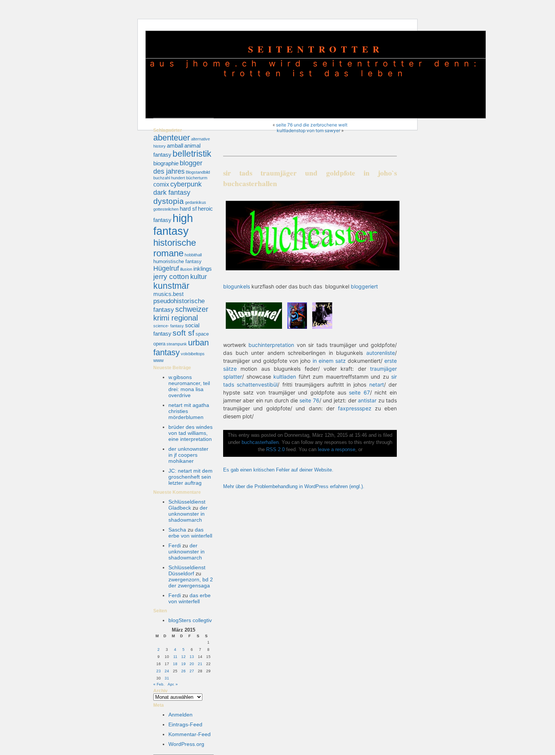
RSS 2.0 (275, 449)
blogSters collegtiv (190, 620)
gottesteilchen (166, 209)
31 (167, 678)
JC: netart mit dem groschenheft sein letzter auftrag (190, 477)
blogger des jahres (177, 167)
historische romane (174, 247)
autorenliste (380, 353)
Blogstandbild (198, 172)
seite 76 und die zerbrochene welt (311, 125)
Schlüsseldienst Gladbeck (186, 505)
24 (167, 671)
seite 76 (309, 400)
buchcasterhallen (260, 442)
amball (175, 146)
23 (158, 671)
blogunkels (236, 286)
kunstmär (171, 286)
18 (175, 664)
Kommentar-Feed (189, 734)
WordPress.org (186, 744)
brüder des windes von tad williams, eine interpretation (190, 433)
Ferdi (174, 545)
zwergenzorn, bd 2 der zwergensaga (190, 582)
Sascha (177, 530)
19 (183, 664)
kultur (198, 276)
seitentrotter (316, 48)
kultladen (284, 376)
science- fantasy (168, 326)
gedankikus (195, 202)
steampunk (176, 344)
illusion (186, 269)
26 (183, 671)
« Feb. (159, 684)
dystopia (168, 201)
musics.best (168, 294)
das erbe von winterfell (190, 533)
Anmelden (180, 715)
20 (192, 664)
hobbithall (193, 255)
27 (192, 671)
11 (175, 657)
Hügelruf (166, 268)
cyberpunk (186, 184)
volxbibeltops (193, 353)
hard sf (188, 209)
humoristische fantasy (177, 261)
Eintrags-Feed (185, 724)
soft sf (183, 332)
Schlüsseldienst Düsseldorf (186, 570)
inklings (202, 269)
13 (192, 657)
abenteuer (171, 137)
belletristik (192, 154)
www (158, 360)
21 (200, 664)
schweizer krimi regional (180, 313)
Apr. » (173, 684)
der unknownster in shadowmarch (188, 514)
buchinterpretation (271, 345)
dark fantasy (171, 192)
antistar (367, 400)
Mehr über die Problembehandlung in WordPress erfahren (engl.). (293, 486)
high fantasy (173, 224)
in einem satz (327, 360)
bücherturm (196, 178)
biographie (166, 163)
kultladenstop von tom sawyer (308, 130)
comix (161, 184)
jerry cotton (171, 276)
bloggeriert (364, 286)
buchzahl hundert (169, 178)
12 (183, 657)
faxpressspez (355, 408)
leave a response (336, 449)
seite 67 (359, 392)
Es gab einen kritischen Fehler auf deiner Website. (278, 470)
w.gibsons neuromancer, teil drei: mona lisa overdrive (189, 386)
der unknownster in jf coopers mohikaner (188, 455)
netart (376, 384)
